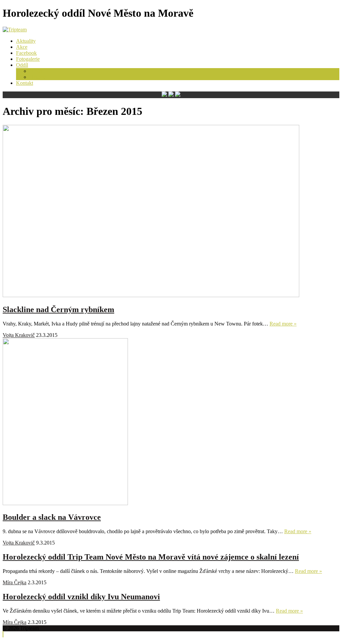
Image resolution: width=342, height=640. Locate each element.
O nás (35, 71)
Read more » (283, 324)
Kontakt (24, 83)
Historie (37, 77)
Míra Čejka (14, 582)
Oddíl (22, 65)
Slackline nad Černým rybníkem (58, 309)
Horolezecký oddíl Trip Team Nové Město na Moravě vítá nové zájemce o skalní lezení (151, 557)
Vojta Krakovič (19, 335)
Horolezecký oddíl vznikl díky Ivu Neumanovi (81, 596)
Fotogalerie (28, 59)
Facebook (26, 53)
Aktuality (26, 41)
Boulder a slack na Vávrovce (52, 517)
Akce (21, 47)
